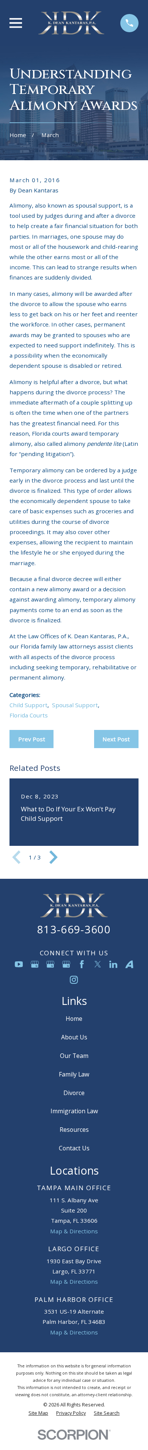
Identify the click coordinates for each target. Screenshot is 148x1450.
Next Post (116, 739)
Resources (74, 1129)
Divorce (74, 1093)
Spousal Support (75, 705)
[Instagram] (74, 980)
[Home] (71, 23)
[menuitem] (38, 1413)
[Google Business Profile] (35, 964)
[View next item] (53, 857)
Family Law (74, 1074)
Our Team (74, 1056)
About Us (74, 1037)
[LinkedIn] (113, 964)
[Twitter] (98, 964)
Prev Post (31, 739)
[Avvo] (129, 964)
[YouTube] (19, 964)
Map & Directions (74, 1231)
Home (74, 1018)
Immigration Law (74, 1111)
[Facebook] (82, 964)
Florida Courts (28, 715)
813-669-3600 (74, 929)
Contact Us (74, 1148)
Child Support (28, 705)
